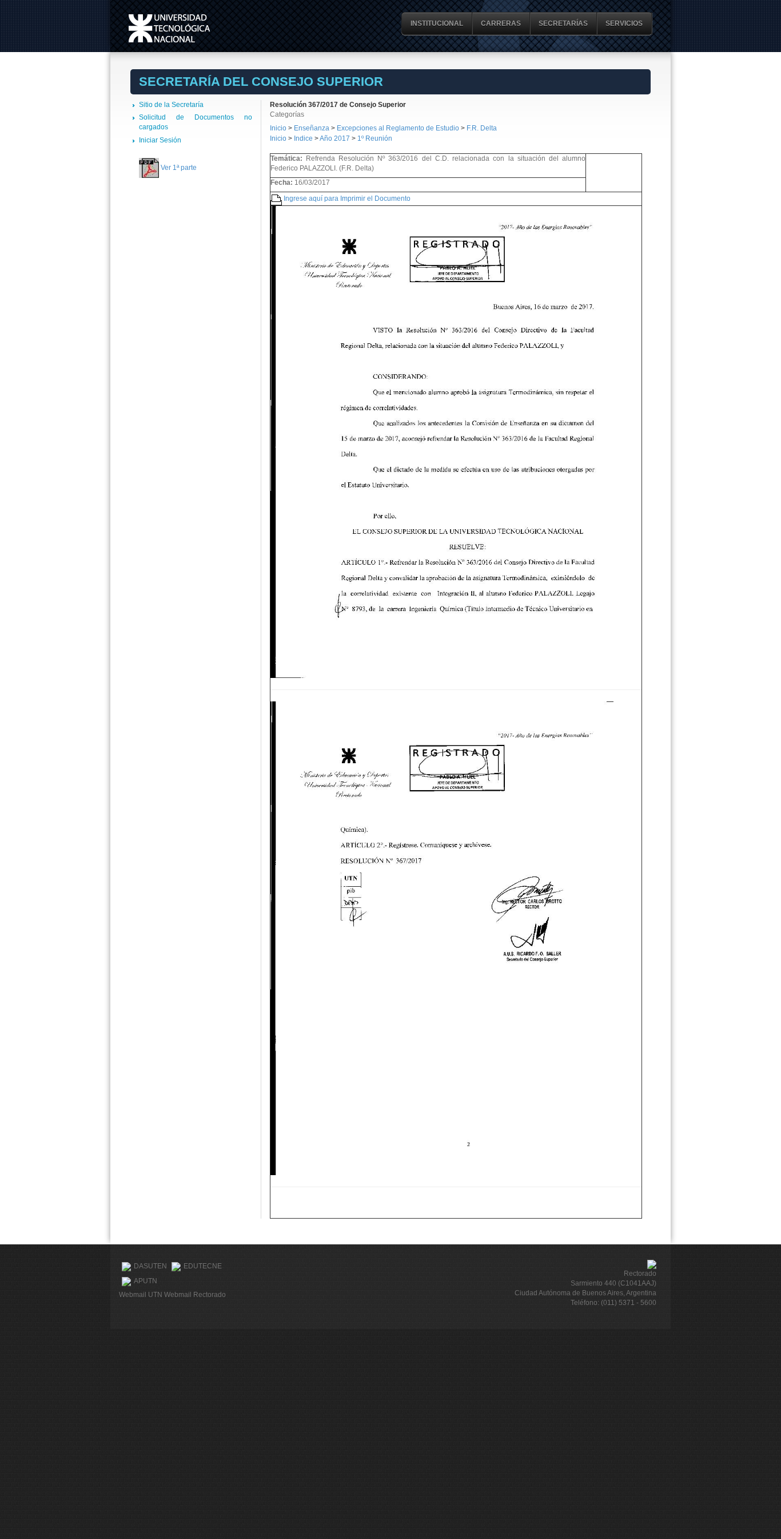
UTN (169, 28)
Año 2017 (335, 138)
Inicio (278, 128)
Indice (303, 138)
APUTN (145, 1281)
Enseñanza (312, 128)
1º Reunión (374, 138)
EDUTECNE (203, 1266)
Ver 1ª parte (179, 168)
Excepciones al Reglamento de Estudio (398, 128)
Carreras (501, 23)
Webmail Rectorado (195, 1295)
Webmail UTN (140, 1295)
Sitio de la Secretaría (171, 105)
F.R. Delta (482, 128)
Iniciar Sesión (160, 140)
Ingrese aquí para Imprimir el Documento (347, 199)
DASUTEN (150, 1266)
